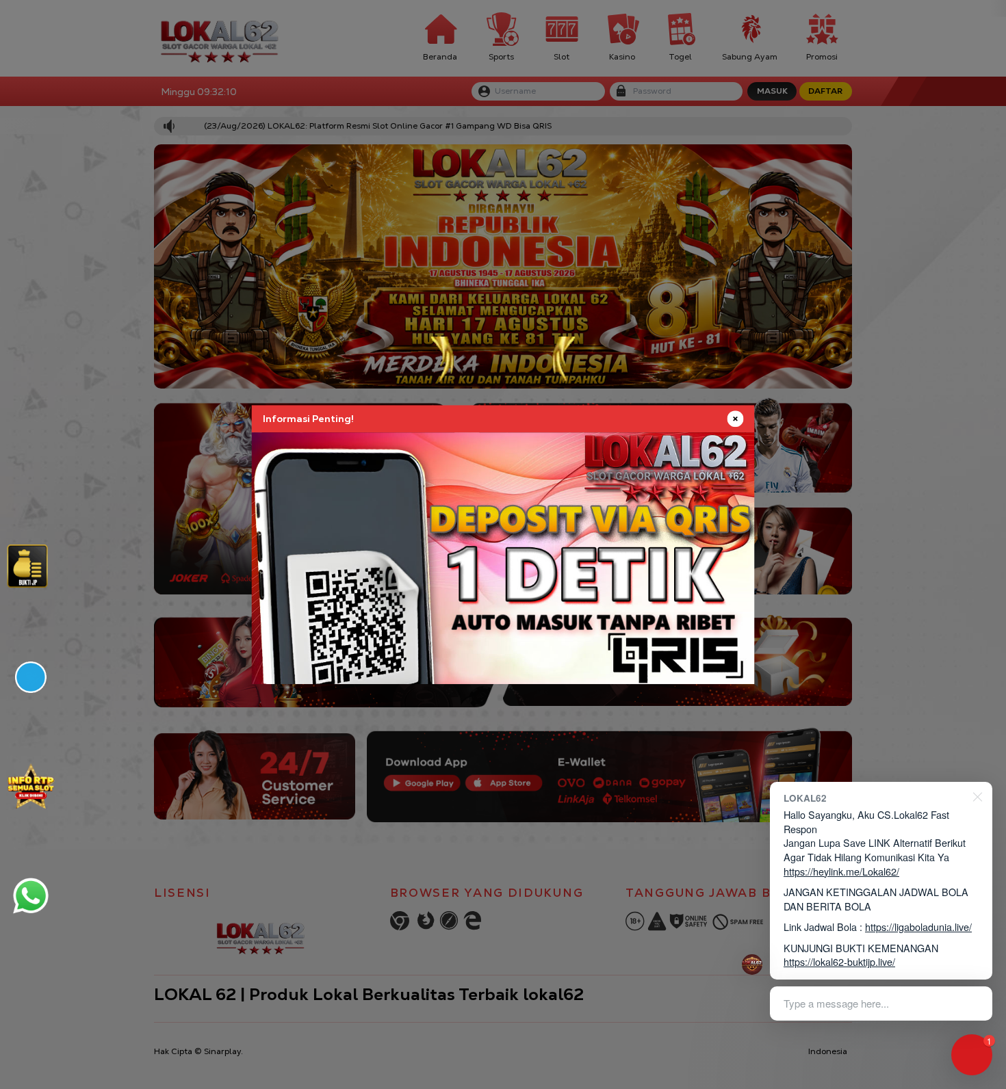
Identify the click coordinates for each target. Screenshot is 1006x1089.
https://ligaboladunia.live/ (918, 926)
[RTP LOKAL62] (27, 566)
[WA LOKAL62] (31, 895)
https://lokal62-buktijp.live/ (839, 961)
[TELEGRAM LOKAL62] (31, 677)
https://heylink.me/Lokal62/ (841, 871)
